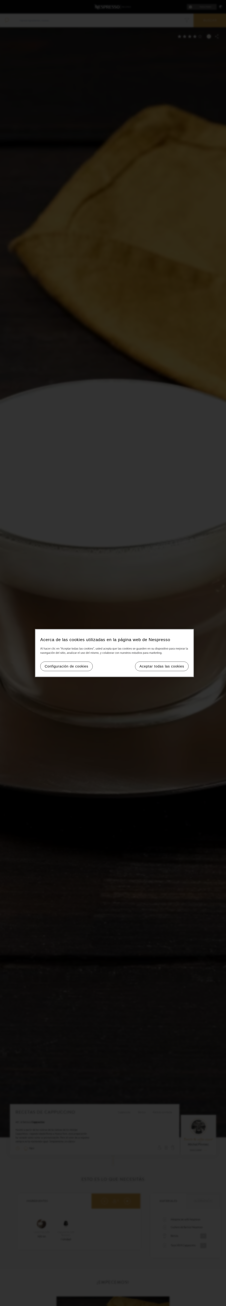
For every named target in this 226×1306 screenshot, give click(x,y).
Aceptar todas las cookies (161, 666)
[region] (114, 653)
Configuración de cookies (66, 666)
